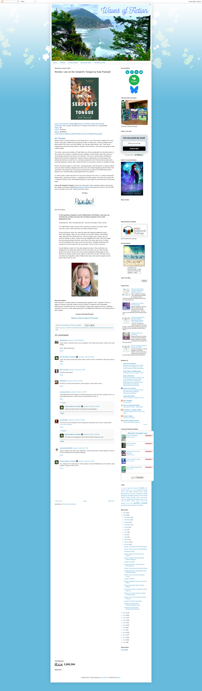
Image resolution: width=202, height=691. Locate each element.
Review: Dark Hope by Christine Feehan (135, 568)
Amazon (61, 134)
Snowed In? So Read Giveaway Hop (137, 304)
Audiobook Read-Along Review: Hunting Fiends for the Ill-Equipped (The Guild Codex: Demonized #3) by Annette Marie (133, 367)
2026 (124, 513)
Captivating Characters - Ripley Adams (133, 407)
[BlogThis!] (87, 325)
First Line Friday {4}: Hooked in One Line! (133, 397)
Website (73, 318)
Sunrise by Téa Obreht (129, 417)
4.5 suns (62, 327)
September (127, 525)
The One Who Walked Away (134, 467)
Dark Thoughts (127, 400)
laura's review (140, 501)
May (125, 534)
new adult (98, 327)
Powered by (129, 155)
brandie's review (133, 495)
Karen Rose (130, 468)
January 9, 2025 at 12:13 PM (76, 420)
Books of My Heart (128, 376)
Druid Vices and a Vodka (133, 459)
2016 (124, 632)
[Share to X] (89, 325)
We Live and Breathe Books (131, 405)
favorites (133, 497)
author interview (133, 491)
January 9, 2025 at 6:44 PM (91, 406)
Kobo (79, 134)
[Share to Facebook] (91, 325)
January (126, 544)
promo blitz (129, 503)
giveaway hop (138, 499)
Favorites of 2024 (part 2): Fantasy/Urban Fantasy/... (132, 608)
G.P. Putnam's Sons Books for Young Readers (76, 327)
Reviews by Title (99, 62)
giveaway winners (130, 501)
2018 (124, 627)
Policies (62, 62)
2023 (124, 615)
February (127, 542)
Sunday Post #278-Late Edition (133, 601)
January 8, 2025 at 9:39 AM (86, 357)
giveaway (130, 499)
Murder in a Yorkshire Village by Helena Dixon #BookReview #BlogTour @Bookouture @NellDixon (133, 391)
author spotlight (143, 491)
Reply (61, 351)
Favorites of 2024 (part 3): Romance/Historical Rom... (132, 604)
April (125, 537)
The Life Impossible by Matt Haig (131, 422)
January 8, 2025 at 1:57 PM (78, 392)
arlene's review (142, 490)
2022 (124, 617)
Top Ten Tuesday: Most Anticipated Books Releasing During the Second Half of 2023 (137, 320)
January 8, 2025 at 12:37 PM (77, 370)
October (126, 522)
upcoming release (126, 505)
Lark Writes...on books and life (132, 410)
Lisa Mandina (64, 420)
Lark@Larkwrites (65, 392)
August (126, 527)
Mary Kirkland (64, 370)
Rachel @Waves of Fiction (67, 357)
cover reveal (143, 495)
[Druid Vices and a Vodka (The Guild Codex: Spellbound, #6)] (124, 463)
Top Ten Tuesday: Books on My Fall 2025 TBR (139, 346)
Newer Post (58, 501)
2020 (124, 622)
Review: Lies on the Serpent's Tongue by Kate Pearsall (135, 593)
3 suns (128, 488)
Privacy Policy (73, 62)
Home (55, 62)
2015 (124, 635)
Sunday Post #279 (129, 579)
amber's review (133, 490)
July (125, 529)
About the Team (86, 62)
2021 (124, 620)
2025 (124, 515)
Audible (91, 134)
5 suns (127, 490)
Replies (64, 403)
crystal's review (125, 497)
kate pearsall (92, 327)
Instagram (86, 318)
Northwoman (63, 340)
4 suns (141, 488)
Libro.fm (84, 134)
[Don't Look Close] (124, 447)
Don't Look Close (131, 443)
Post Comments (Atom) (69, 504)
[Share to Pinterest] (93, 325)
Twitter (80, 318)
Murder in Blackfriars (132, 435)
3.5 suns (134, 488)
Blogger (118, 677)
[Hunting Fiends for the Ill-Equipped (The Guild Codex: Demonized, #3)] (124, 455)
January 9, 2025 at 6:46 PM (86, 461)
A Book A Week (128, 416)
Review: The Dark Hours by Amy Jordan (135, 546)
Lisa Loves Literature (66, 424)
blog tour (140, 493)
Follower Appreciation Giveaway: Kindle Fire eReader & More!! (137, 290)
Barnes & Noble (71, 134)
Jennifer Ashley (131, 437)
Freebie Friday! (127, 402)
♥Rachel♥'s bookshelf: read (137, 433)
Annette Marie (131, 454)
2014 (124, 637)
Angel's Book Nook (129, 396)
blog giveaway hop (126, 493)
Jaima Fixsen (131, 445)
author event (124, 491)
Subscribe (134, 149)
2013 (124, 640)
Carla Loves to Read (129, 388)
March (126, 539)
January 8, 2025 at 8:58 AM (76, 340)
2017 (124, 630)
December (127, 517)
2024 (124, 613)
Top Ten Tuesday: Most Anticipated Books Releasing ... (134, 558)
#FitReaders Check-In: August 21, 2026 (133, 373)
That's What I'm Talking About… (132, 371)
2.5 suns (123, 488)
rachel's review (105, 327)
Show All (145, 424)
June (126, 532)
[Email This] (85, 325)
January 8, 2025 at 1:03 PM (74, 381)
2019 (124, 625)
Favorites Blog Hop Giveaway (136, 333)
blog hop (135, 493)
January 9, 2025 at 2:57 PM (80, 448)
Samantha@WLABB (66, 448)
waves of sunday (137, 505)
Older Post (111, 501)
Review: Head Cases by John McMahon (135, 549)
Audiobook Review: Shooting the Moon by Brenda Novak (135, 571)
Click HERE (124, 650)
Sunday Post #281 (129, 551)
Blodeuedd (63, 381)
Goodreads (98, 134)
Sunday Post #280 (129, 562)
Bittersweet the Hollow (81, 187)
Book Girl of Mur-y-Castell (131, 420)
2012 (124, 642)
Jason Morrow (104, 677)
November (127, 520)
